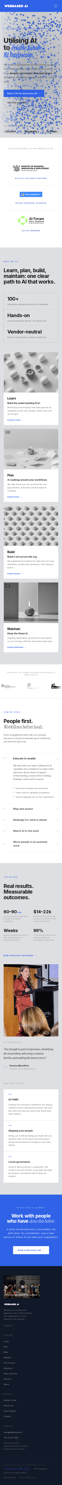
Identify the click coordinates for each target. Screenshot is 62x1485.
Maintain (7, 1357)
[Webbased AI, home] (16, 6)
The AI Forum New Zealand (15, 1473)
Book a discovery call (31, 1250)
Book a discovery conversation (20, 955)
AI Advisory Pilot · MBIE (16, 1469)
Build (6, 1352)
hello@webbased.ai (13, 1432)
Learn (6, 1341)
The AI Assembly (40, 1469)
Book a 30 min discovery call (24, 93)
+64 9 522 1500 (11, 1438)
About (6, 1384)
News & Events (10, 1373)
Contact (7, 1416)
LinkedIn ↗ (9, 1326)
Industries (8, 1368)
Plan (6, 1347)
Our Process (9, 1363)
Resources (9, 1406)
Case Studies (10, 1411)
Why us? (7, 1379)
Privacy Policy (9, 1478)
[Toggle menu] (55, 6)
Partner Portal (10, 1400)
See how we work (16, 102)
